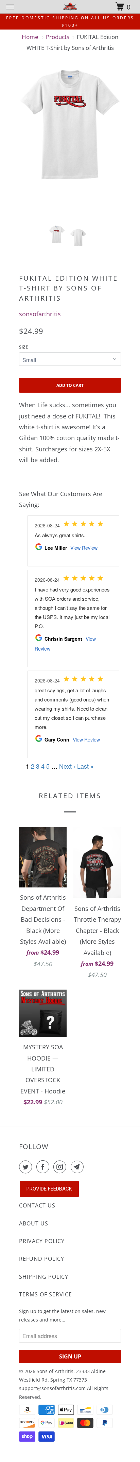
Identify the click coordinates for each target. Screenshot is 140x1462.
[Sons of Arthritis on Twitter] (27, 1166)
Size (23, 347)
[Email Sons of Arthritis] (78, 1166)
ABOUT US (33, 1223)
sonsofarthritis (40, 314)
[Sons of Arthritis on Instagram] (61, 1166)
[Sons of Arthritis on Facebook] (44, 1166)
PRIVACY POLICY (42, 1241)
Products (57, 37)
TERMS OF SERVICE (45, 1294)
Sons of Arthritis (55, 1371)
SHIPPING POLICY (43, 1276)
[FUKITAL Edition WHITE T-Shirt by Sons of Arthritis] (70, 124)
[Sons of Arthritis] (70, 6)
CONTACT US (37, 1205)
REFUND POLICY (41, 1258)
